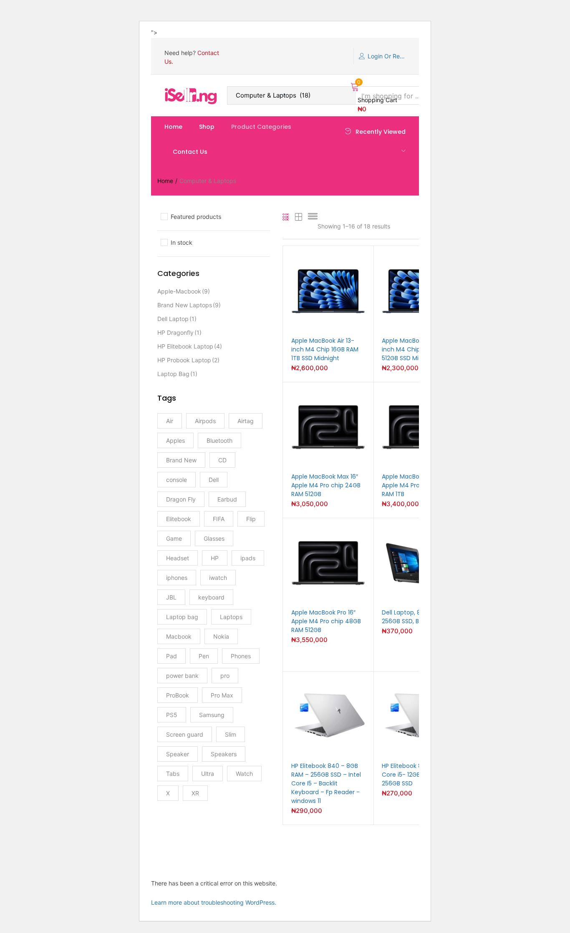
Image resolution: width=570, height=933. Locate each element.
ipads (247, 558)
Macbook (179, 636)
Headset (177, 558)
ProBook (177, 695)
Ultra (207, 773)
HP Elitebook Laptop (189, 346)
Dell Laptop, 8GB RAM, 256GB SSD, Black (413, 616)
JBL (171, 597)
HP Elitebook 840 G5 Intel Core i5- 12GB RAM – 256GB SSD (418, 775)
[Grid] (286, 217)
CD (222, 460)
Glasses (214, 538)
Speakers (224, 753)
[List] (313, 217)
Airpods (205, 420)
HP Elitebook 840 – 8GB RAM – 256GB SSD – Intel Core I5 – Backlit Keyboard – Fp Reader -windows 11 (326, 783)
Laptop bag (177, 373)
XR (195, 793)
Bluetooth (219, 440)
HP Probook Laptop (188, 360)
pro (225, 675)
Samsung (211, 714)
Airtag (245, 420)
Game (174, 538)
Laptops (231, 616)
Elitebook (178, 518)
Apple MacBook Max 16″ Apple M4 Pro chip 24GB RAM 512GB (326, 485)
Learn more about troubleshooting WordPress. (213, 902)
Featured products (196, 216)
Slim (230, 734)
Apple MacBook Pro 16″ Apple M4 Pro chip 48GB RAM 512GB (326, 621)
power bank (182, 675)
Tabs (172, 773)
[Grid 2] (299, 217)
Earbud (227, 499)
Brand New (181, 460)
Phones (241, 656)
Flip (251, 518)
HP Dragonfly (179, 332)
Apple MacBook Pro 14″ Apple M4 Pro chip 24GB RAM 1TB (416, 485)
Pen (204, 656)
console (176, 479)
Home (173, 127)
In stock (181, 242)
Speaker (177, 753)
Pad (171, 656)
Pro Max (222, 695)
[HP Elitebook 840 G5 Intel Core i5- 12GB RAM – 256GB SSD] (419, 715)
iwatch (218, 577)
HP (215, 558)
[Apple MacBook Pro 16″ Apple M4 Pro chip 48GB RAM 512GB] (328, 562)
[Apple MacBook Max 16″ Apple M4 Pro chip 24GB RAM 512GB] (328, 426)
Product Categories (261, 127)
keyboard (211, 597)
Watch (244, 773)
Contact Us (190, 152)
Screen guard (184, 734)
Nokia (221, 636)
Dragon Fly (181, 499)
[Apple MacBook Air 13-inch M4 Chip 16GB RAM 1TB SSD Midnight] (328, 290)
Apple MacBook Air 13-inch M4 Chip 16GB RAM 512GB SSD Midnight (415, 349)
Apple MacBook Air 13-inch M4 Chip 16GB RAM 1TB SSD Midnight (324, 349)
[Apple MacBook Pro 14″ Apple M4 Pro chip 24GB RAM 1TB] (419, 426)
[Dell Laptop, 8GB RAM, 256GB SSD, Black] (419, 562)
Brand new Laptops (189, 304)
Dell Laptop (177, 318)
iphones (176, 577)
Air (169, 420)
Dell (214, 479)
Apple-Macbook (183, 291)
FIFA (218, 518)
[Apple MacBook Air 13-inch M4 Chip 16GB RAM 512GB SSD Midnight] (419, 290)
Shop (206, 127)
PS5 (171, 714)
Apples (175, 440)
